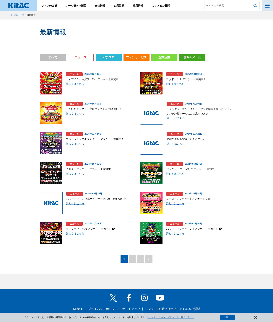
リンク (149, 308)
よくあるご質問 (161, 5)
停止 (227, 317)
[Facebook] (129, 298)
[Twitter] (113, 298)
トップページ (17, 15)
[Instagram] (144, 298)
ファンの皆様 (49, 5)
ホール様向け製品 (76, 5)
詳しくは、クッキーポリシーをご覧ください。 (170, 317)
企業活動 (119, 5)
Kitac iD (78, 308)
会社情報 (100, 5)
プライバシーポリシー (103, 308)
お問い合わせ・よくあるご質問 (179, 308)
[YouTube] (160, 298)
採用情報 (138, 5)
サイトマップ (131, 308)
